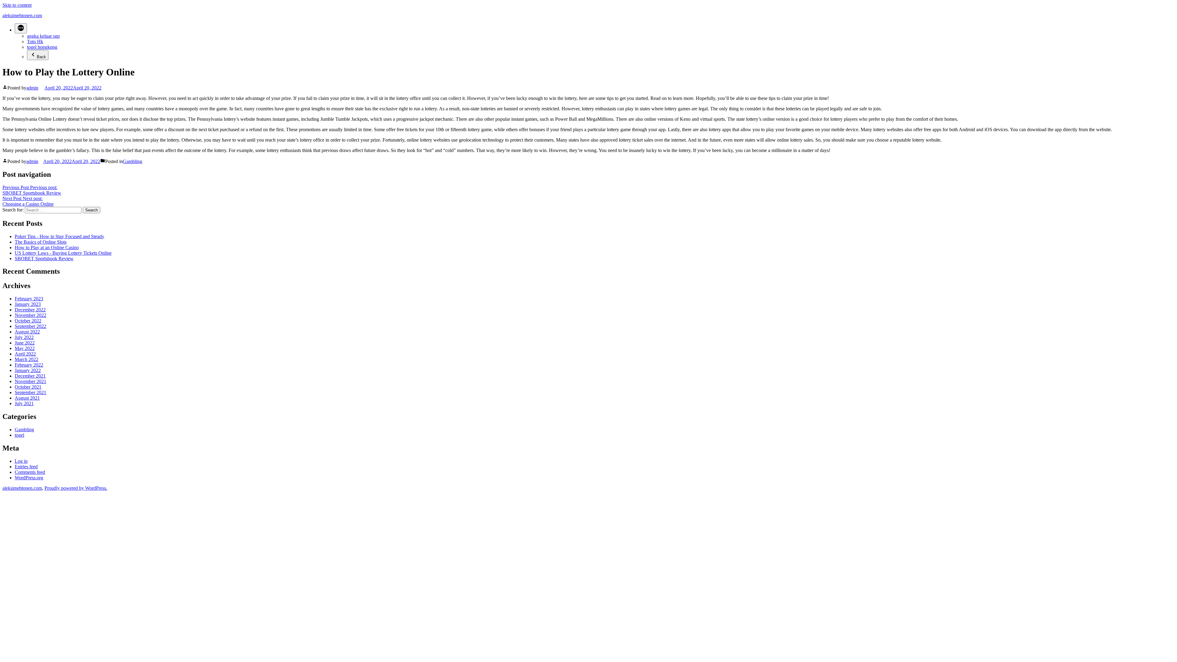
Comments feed (30, 472)
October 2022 (28, 320)
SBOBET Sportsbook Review (44, 258)
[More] (21, 28)
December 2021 (30, 376)
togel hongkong (42, 47)
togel (19, 435)
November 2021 (30, 381)
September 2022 (30, 326)
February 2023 (29, 298)
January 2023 (28, 304)
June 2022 (25, 342)
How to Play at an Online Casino (47, 247)
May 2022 (25, 348)
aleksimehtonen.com (22, 15)
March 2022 (26, 359)
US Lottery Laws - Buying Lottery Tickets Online (63, 253)
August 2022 (27, 331)
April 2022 (25, 353)
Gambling (132, 161)
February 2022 (29, 364)
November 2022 (30, 315)
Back (41, 57)
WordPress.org (29, 477)
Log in (21, 461)
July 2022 (24, 337)
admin (32, 87)
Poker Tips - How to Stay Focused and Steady (59, 236)
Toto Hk (35, 41)
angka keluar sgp (43, 36)
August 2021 (27, 398)
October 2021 (28, 387)
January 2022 (28, 370)
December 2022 (30, 309)
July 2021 (24, 403)
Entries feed (26, 466)
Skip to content (17, 5)
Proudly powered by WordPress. (75, 488)
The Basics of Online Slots (41, 242)
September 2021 (30, 392)
